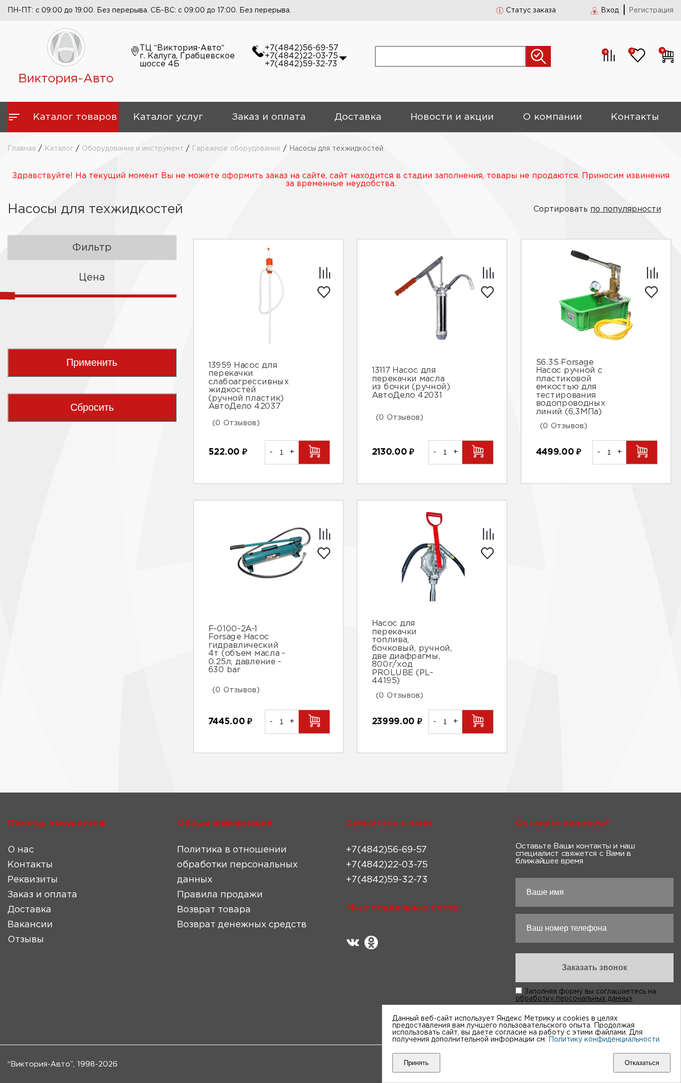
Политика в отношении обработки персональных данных (237, 865)
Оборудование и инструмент (132, 149)
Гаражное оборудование (236, 149)
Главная (21, 149)
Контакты (635, 117)
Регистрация (651, 10)
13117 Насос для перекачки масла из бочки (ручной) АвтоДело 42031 (411, 383)
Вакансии (30, 925)
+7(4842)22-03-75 (301, 56)
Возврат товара (214, 910)
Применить (91, 362)
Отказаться (642, 1063)
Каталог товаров (75, 117)
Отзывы (25, 940)
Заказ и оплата (269, 117)
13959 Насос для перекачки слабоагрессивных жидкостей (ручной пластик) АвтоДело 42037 (248, 386)
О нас (20, 850)
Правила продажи (220, 895)
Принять (416, 1063)
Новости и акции (452, 117)
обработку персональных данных (574, 999)
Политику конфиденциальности (604, 1040)
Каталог (58, 149)
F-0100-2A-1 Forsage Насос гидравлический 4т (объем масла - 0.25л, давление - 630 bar (246, 649)
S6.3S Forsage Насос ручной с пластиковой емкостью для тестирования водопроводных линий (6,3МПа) (570, 387)
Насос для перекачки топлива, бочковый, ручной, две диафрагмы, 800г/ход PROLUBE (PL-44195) (412, 652)
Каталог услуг (168, 117)
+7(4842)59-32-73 (301, 64)
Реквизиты (32, 880)
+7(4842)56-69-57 (302, 48)
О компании (552, 117)
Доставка (358, 117)
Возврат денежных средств (242, 925)
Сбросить (92, 407)
